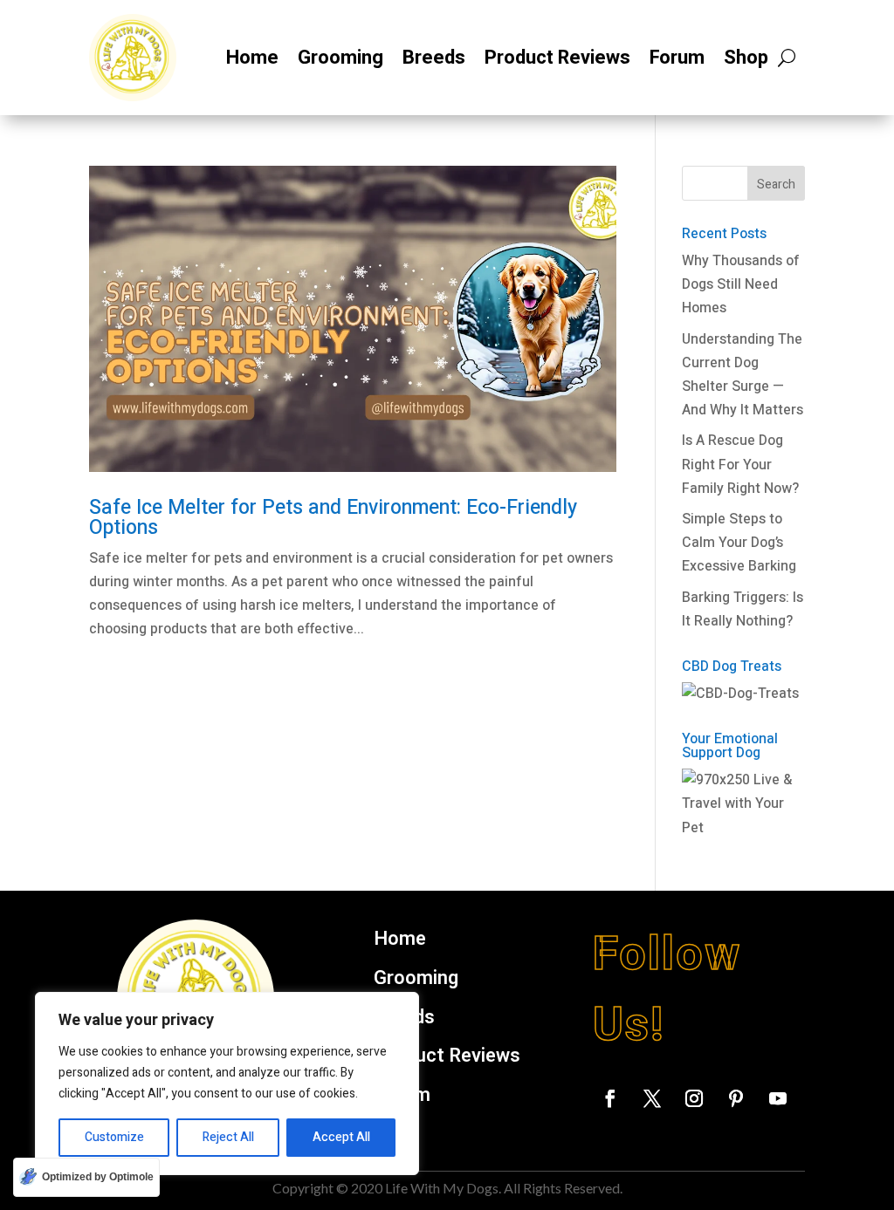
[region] (227, 1083)
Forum (677, 58)
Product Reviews (557, 58)
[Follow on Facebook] (610, 1098)
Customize (114, 1137)
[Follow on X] (652, 1098)
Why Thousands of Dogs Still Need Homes (741, 284)
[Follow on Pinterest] (736, 1098)
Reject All (228, 1137)
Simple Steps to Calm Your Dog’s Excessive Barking (739, 543)
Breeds (433, 58)
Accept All (341, 1137)
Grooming (340, 58)
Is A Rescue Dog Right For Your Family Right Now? (740, 464)
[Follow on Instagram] (694, 1098)
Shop (746, 58)
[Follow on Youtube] (777, 1098)
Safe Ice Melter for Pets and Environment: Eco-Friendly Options (333, 518)
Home (252, 58)
